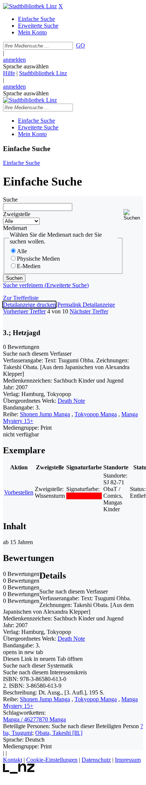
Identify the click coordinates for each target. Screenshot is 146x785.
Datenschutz (96, 760)
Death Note (71, 401)
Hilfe (9, 73)
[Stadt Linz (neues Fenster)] (19, 772)
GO (80, 45)
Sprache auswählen (26, 66)
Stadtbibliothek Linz (43, 73)
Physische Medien (38, 258)
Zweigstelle (16, 214)
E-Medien (28, 266)
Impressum (128, 760)
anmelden (14, 59)
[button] (133, 215)
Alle (22, 251)
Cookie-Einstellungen (51, 760)
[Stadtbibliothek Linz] (30, 6)
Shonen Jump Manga (45, 414)
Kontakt (12, 760)
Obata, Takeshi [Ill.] (58, 733)
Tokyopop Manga (95, 414)
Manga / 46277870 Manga (34, 719)
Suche (10, 199)
